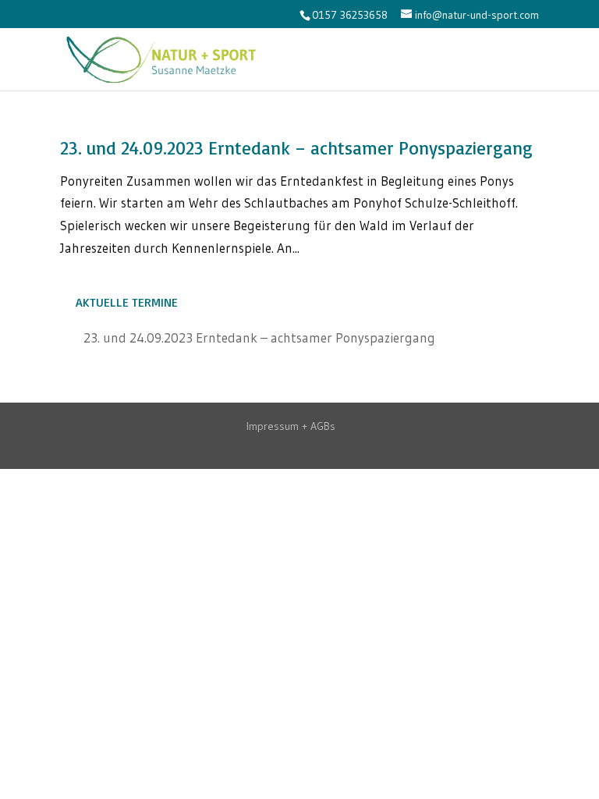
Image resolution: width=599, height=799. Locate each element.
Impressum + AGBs (290, 426)
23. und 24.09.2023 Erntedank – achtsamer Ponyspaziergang (296, 148)
